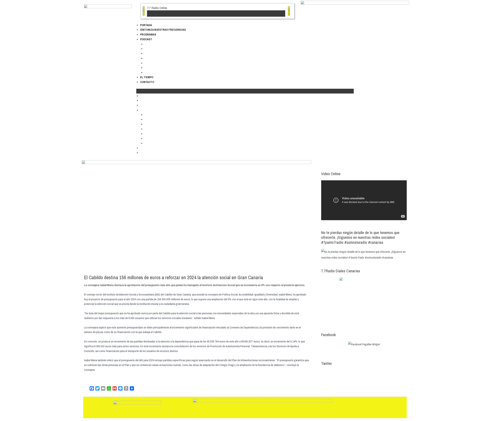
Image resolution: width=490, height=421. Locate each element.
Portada (146, 25)
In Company (152, 58)
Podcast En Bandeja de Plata (163, 67)
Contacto (147, 82)
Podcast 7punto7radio (158, 44)
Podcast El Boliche (156, 48)
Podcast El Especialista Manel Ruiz (167, 63)
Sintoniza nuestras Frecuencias (163, 30)
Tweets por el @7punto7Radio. (337, 373)
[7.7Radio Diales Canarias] (364, 300)
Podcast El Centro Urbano (161, 53)
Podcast (146, 39)
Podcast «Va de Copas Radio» (164, 72)
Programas (148, 34)
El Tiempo (146, 77)
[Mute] (289, 9)
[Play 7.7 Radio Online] (144, 9)
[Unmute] (289, 13)
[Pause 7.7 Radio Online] (144, 13)
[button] (245, 91)
